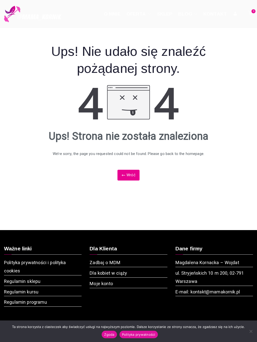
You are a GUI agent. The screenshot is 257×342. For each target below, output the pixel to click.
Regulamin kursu (21, 291)
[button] (148, 14)
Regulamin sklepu (22, 281)
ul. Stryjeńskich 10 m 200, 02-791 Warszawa (209, 277)
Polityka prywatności (138, 334)
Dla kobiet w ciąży (108, 273)
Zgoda (109, 334)
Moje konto (101, 283)
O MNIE (112, 14)
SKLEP (164, 14)
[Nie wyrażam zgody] (250, 331)
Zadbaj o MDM (105, 262)
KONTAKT (215, 14)
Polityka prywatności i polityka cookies (35, 266)
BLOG (185, 14)
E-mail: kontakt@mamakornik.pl (207, 291)
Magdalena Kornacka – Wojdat (207, 262)
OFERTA (136, 14)
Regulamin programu (25, 302)
